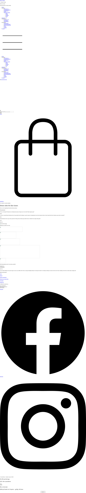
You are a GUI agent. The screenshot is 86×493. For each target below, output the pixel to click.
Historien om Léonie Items (4, 279)
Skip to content (2, 0)
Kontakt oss (2, 282)
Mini (6, 13)
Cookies (5, 76)
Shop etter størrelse (7, 12)
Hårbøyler (3, 67)
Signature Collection (7, 9)
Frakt (5, 75)
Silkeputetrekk (6, 21)
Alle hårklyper (6, 58)
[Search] (1, 113)
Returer (1, 275)
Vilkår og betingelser (3, 277)
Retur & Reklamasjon (7, 25)
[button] (43, 42)
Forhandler (1, 280)
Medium (7, 15)
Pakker (5, 11)
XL (6, 17)
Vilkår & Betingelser (7, 24)
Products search (2, 111)
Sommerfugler (6, 10)
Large (7, 16)
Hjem (3, 7)
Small (7, 14)
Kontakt (3, 28)
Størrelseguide (6, 23)
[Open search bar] (0, 110)
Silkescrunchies (6, 19)
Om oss (5, 27)
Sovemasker (6, 20)
